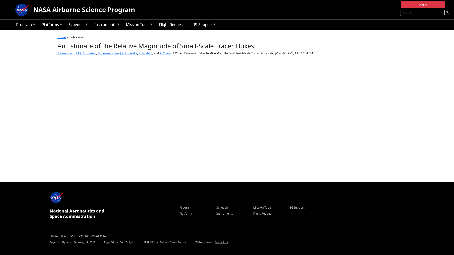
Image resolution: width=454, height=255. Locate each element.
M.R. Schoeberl (86, 53)
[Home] (23, 10)
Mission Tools (136, 25)
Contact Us (221, 242)
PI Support (202, 25)
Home (61, 37)
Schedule (76, 25)
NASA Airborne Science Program (84, 9)
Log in (423, 4)
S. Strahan (145, 53)
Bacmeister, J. (66, 53)
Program (23, 25)
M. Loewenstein (108, 53)
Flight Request (171, 24)
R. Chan (165, 53)
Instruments (104, 25)
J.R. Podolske (128, 53)
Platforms (49, 25)
